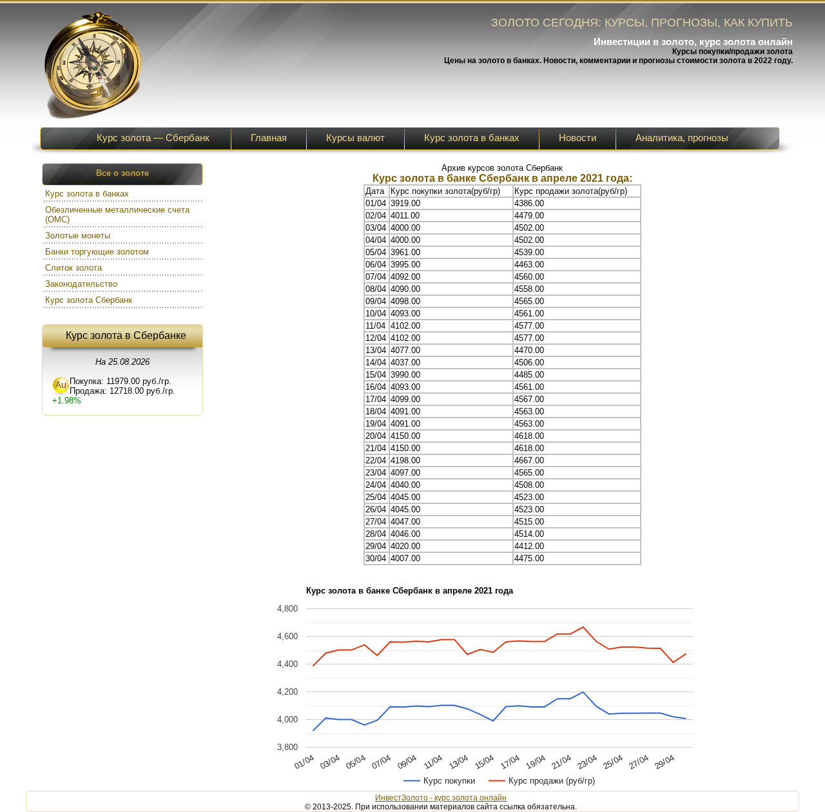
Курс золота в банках (88, 193)
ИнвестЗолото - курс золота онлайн (441, 797)
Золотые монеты (79, 235)
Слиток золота (74, 268)
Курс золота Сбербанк (90, 300)
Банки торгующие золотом (98, 251)
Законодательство (82, 284)
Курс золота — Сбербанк (153, 137)
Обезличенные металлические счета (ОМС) (117, 214)
